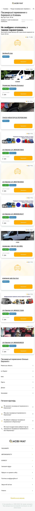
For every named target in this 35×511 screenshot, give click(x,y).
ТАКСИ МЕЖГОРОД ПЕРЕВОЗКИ (14, 118)
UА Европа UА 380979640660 (13, 182)
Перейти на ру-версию (17, 498)
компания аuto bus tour (10, 278)
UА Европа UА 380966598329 (13, 343)
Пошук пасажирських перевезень (20, 9)
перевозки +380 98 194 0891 (12, 246)
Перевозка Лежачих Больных (13, 85)
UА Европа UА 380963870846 (13, 150)
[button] (17, 81)
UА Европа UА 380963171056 (13, 310)
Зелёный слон (7, 53)
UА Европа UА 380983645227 (13, 214)
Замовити (23, 61)
